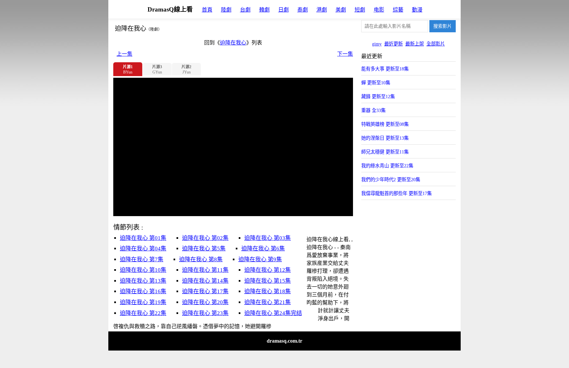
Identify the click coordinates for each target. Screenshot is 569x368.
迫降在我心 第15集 (267, 281)
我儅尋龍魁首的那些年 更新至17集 (396, 193)
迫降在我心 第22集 (143, 313)
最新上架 (414, 43)
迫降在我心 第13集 (143, 281)
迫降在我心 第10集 (143, 270)
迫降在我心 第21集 (267, 302)
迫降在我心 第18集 (267, 291)
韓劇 (264, 10)
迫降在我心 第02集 (205, 238)
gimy (377, 43)
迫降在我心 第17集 (205, 291)
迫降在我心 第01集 (143, 238)
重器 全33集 (373, 110)
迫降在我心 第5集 (204, 248)
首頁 (207, 10)
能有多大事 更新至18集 (385, 68)
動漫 (417, 10)
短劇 (360, 10)
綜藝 (398, 10)
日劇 (283, 10)
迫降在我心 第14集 (205, 281)
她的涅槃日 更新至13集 (385, 138)
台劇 (245, 10)
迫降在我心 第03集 (267, 238)
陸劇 (226, 10)
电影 (379, 10)
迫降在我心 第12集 (267, 270)
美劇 (341, 10)
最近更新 (393, 43)
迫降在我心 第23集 (205, 313)
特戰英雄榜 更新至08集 (385, 124)
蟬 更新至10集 (375, 82)
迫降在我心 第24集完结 (273, 313)
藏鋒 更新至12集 (378, 96)
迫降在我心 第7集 (141, 259)
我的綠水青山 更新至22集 (387, 165)
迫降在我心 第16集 (143, 291)
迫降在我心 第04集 (143, 248)
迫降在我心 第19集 (143, 302)
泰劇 (302, 10)
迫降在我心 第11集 (205, 270)
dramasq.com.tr (284, 341)
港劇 (321, 10)
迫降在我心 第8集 (201, 259)
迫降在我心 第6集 (263, 248)
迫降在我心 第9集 (260, 259)
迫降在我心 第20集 (205, 302)
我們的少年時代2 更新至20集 (390, 179)
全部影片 (435, 43)
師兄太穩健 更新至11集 (385, 152)
